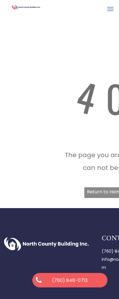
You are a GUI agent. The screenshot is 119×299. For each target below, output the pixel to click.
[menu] (110, 9)
